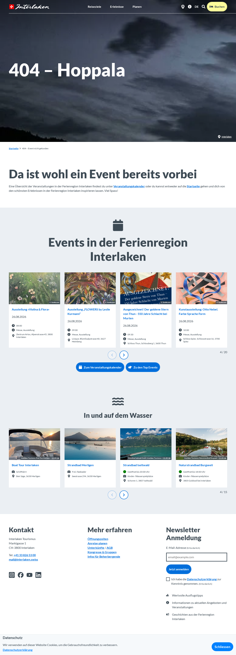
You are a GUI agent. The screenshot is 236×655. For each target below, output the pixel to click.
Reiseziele (94, 6)
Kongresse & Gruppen (102, 552)
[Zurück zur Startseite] (29, 7)
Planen (137, 6)
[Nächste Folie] (123, 355)
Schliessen (222, 647)
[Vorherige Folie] (112, 355)
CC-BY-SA (55, 458)
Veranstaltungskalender (129, 186)
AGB (110, 547)
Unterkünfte (96, 547)
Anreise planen (97, 543)
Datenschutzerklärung (202, 579)
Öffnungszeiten (98, 539)
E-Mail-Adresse (183, 547)
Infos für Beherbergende (104, 556)
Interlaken (227, 136)
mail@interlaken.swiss (23, 559)
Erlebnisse (117, 6)
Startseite (13, 148)
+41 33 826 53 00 (25, 555)
